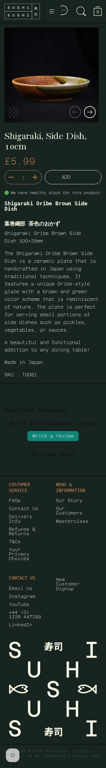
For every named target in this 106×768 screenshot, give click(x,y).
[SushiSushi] (22, 11)
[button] (81, 11)
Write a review (53, 436)
